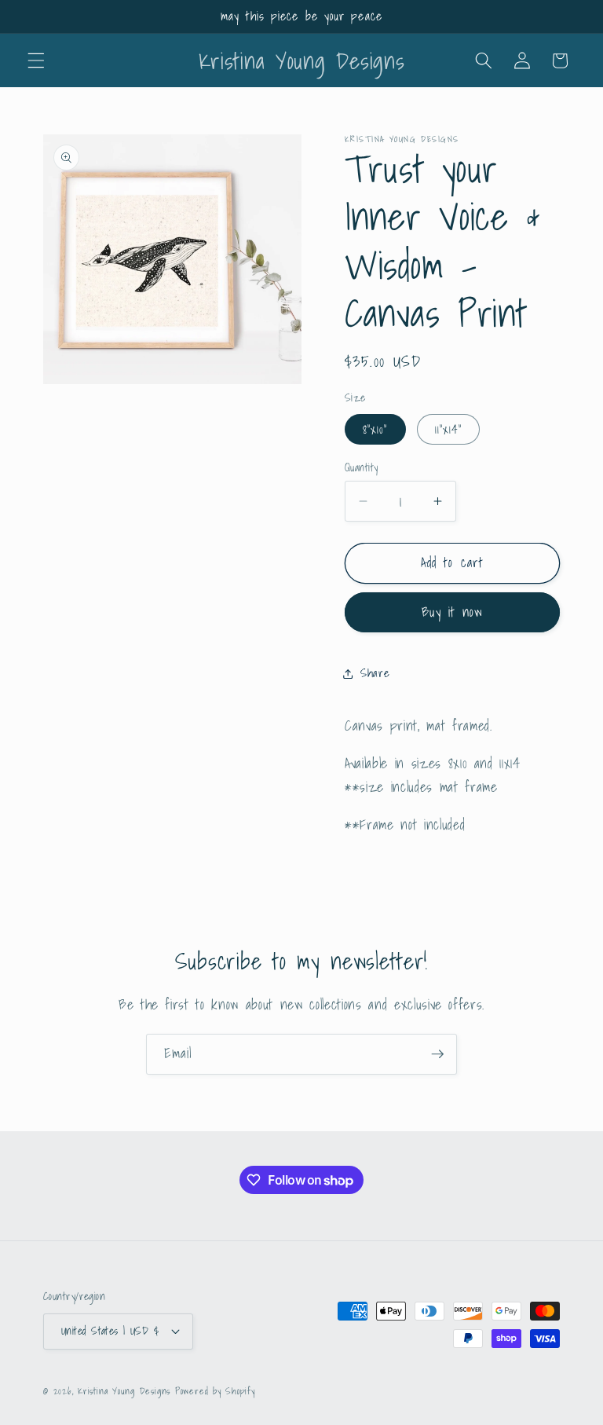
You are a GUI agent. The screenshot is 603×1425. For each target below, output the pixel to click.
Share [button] (374, 673)
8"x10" (375, 429)
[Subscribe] (437, 1054)
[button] (36, 60)
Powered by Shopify (215, 1390)
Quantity (361, 468)
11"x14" (448, 429)
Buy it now (453, 612)
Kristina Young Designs (126, 1390)
